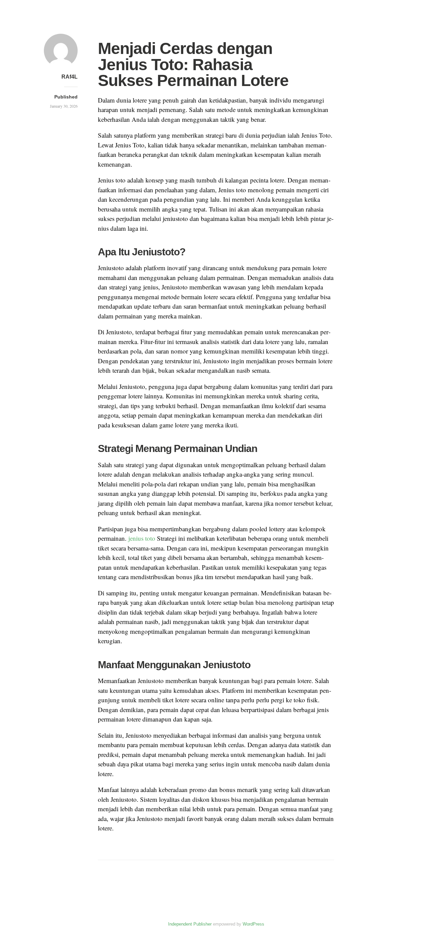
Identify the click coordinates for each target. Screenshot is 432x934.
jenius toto (141, 538)
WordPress (253, 924)
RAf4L (69, 77)
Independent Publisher (190, 924)
